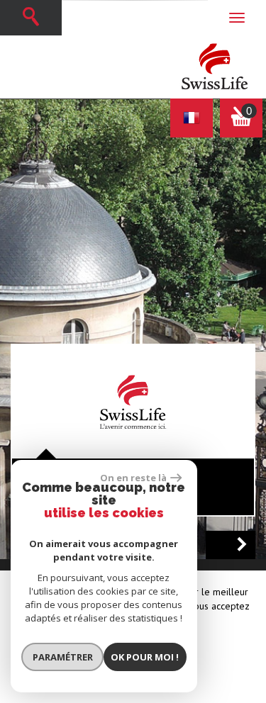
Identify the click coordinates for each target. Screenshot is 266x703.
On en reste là (133, 477)
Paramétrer (63, 657)
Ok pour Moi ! (145, 657)
